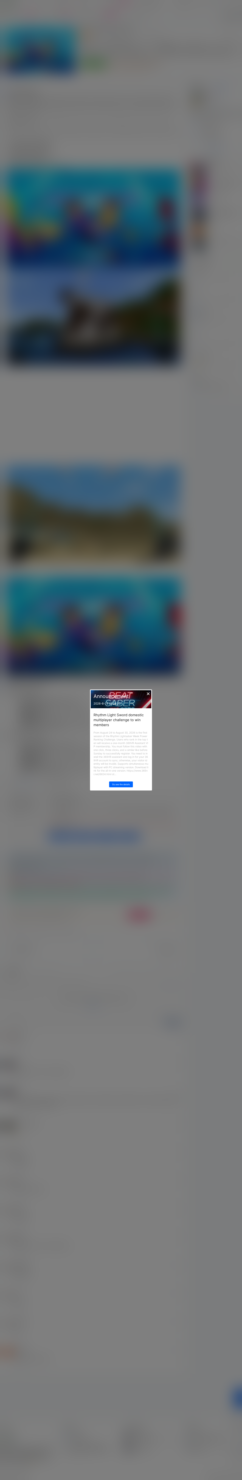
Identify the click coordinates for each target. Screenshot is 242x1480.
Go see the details (121, 784)
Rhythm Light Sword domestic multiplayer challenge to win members (119, 720)
